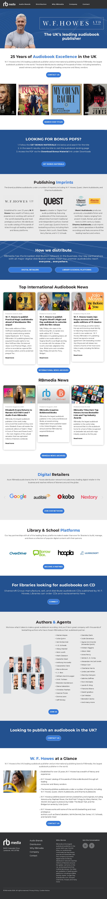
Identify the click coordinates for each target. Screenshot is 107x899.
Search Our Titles (53, 122)
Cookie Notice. (44, 890)
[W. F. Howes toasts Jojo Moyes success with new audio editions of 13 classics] (88, 301)
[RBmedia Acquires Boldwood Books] (54, 394)
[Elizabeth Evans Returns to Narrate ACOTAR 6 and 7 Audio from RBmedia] (19, 394)
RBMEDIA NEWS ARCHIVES (53, 456)
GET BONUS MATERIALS (53, 164)
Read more (9, 358)
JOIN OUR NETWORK (53, 511)
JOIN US (53, 712)
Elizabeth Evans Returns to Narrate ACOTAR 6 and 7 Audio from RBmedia (18, 412)
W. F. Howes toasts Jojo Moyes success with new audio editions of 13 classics (87, 319)
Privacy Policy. (34, 890)
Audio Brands (25, 4)
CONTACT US (53, 75)
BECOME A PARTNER (54, 567)
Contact (86, 4)
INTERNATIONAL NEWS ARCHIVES (53, 370)
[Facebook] (91, 845)
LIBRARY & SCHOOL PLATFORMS (76, 270)
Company (73, 4)
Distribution (41, 4)
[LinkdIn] (85, 845)
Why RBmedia (58, 4)
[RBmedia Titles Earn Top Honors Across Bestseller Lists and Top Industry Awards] (88, 394)
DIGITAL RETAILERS (30, 270)
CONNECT (53, 602)
